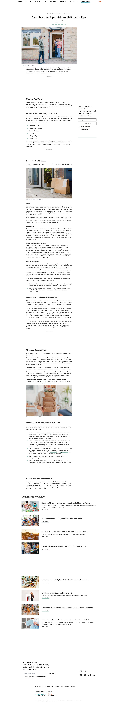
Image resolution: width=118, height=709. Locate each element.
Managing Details (67, 13)
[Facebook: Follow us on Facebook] (81, 675)
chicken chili (53, 452)
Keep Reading (45, 509)
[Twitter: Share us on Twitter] (56, 24)
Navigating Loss (59, 13)
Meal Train (56, 265)
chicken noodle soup (56, 456)
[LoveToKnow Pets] (53, 694)
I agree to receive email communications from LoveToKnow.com (85, 128)
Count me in (87, 123)
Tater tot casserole (46, 433)
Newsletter (50, 686)
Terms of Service (78, 701)
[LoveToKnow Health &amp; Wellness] (40, 694)
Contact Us (73, 686)
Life (48, 13)
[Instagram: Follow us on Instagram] (94, 675)
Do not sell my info (62, 701)
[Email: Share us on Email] (61, 24)
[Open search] (95, 1)
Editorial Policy (59, 686)
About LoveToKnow (40, 686)
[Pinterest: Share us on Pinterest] (59, 24)
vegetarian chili (64, 452)
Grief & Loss (52, 13)
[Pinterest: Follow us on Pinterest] (89, 675)
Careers (67, 686)
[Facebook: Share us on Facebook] (53, 24)
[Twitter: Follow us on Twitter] (85, 675)
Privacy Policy (70, 701)
